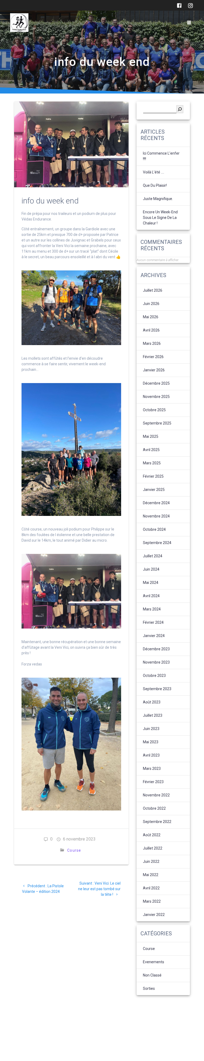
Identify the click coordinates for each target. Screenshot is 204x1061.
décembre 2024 (156, 503)
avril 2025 (151, 450)
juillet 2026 (152, 290)
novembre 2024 (156, 516)
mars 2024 (152, 609)
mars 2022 (152, 901)
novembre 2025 (156, 396)
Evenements (153, 962)
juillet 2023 (152, 715)
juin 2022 (151, 861)
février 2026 (153, 357)
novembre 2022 (156, 795)
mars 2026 (152, 343)
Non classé (152, 975)
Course (74, 850)
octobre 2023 (154, 675)
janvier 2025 (154, 489)
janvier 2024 (154, 636)
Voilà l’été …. (153, 172)
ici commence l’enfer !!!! (161, 156)
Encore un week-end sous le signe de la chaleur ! (160, 217)
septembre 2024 (157, 543)
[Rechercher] (179, 109)
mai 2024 (150, 582)
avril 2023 (151, 755)
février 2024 (153, 622)
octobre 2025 (154, 410)
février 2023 (153, 782)
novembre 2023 (156, 662)
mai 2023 (150, 742)
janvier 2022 (154, 915)
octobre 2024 (154, 529)
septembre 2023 (157, 689)
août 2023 (151, 702)
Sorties (149, 988)
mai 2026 (150, 317)
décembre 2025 (156, 383)
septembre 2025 (157, 423)
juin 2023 (151, 729)
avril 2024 (151, 596)
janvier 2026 (154, 370)
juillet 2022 (152, 848)
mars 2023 (152, 768)
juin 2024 (151, 569)
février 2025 (153, 476)
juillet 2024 (152, 556)
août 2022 (151, 835)
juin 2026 (151, 304)
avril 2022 (151, 888)
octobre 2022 (154, 808)
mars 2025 (152, 463)
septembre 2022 (157, 822)
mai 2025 (150, 436)
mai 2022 (150, 875)
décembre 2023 (156, 649)
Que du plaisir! (155, 185)
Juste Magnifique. (158, 199)
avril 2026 (151, 330)
